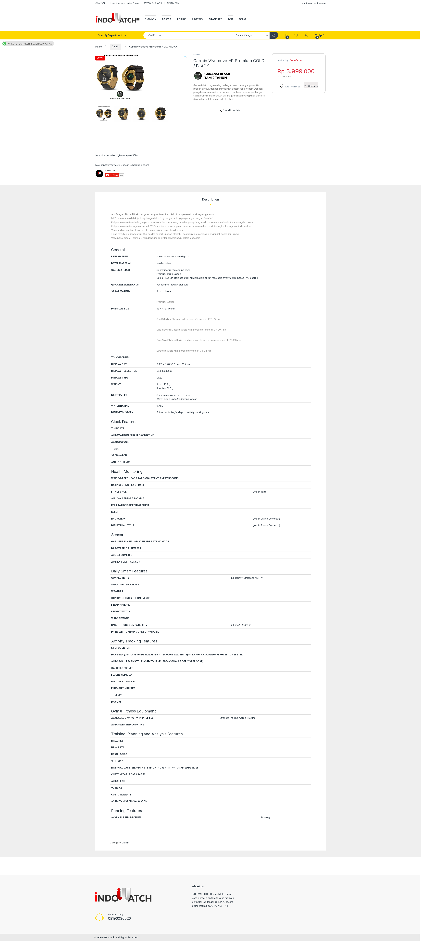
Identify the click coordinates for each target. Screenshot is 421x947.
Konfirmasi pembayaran (314, 3)
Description (210, 199)
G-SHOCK (150, 19)
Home (98, 46)
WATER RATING (120, 405)
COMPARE (100, 3)
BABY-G (166, 19)
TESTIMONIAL (174, 3)
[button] (185, 57)
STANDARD (216, 19)
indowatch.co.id (106, 937)
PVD (247, 277)
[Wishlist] (296, 35)
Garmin (115, 46)
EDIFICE (181, 19)
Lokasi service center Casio (125, 3)
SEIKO (242, 19)
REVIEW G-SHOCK (153, 3)
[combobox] (188, 35)
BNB (230, 19)
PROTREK (197, 19)
